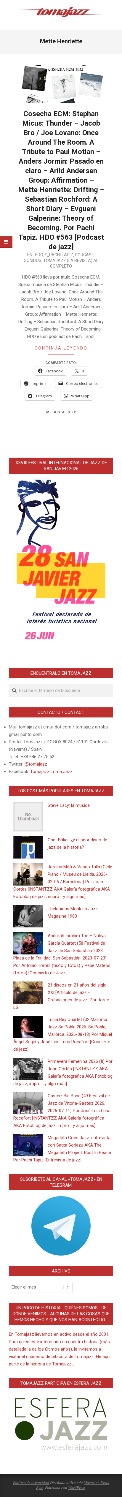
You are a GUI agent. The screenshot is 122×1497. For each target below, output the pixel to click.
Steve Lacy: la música (69, 805)
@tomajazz (36, 764)
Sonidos (32, 260)
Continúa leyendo (61, 348)
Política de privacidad (31, 1482)
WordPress (76, 1487)
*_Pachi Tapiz (59, 254)
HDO (39, 254)
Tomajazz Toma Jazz (51, 771)
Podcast (84, 254)
